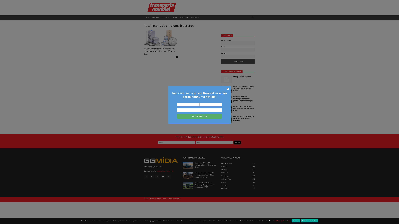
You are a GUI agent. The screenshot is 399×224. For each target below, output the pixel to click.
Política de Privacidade (283, 221)
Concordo (296, 221)
